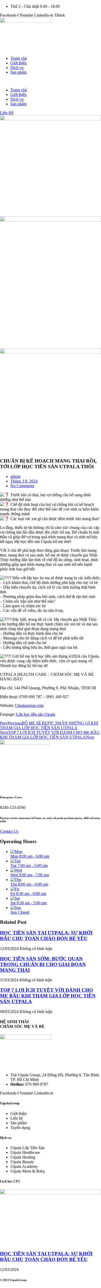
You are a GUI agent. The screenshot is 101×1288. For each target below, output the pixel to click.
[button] (50, 81)
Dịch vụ (17, 67)
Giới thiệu (18, 63)
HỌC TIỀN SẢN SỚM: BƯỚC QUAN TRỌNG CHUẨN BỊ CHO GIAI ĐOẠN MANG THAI (43, 964)
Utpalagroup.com (29, 705)
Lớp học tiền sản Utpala (35, 714)
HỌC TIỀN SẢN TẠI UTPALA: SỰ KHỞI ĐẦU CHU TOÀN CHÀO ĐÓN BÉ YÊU (46, 935)
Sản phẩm (18, 72)
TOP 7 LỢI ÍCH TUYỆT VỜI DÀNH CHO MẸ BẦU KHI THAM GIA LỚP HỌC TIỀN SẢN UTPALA (48, 995)
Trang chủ (18, 58)
